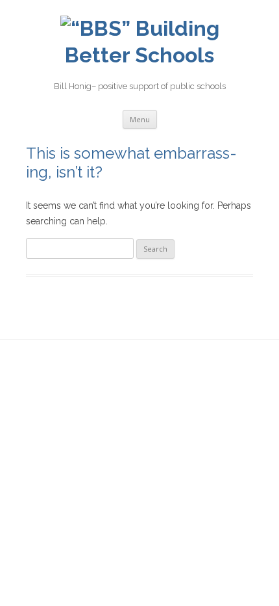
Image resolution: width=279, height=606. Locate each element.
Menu (140, 119)
